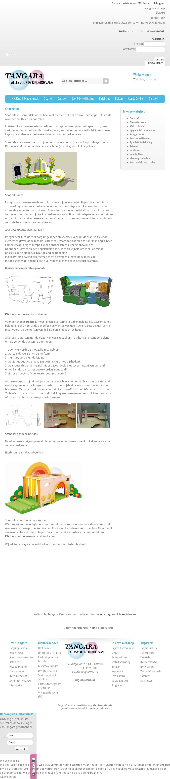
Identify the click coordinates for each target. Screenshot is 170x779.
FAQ (139, 3)
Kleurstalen (145, 657)
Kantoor (62, 99)
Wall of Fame (137, 126)
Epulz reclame (105, 708)
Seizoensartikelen (120, 680)
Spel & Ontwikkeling (83, 99)
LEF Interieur (146, 680)
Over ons (116, 3)
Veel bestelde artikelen (142, 162)
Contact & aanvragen (48, 666)
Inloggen (159, 3)
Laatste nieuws (129, 3)
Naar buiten (136, 154)
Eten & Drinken (136, 99)
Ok (1, 777)
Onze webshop (16, 653)
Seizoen (153, 99)
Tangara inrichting (148, 648)
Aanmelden (158, 39)
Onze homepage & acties (21, 657)
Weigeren (10, 777)
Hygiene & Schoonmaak (142, 130)
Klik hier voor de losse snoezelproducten (30, 536)
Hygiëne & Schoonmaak (25, 99)
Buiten (119, 99)
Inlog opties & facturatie (49, 653)
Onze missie (15, 662)
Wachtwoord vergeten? (128, 31)
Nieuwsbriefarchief (18, 676)
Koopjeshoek (137, 134)
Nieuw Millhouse (148, 666)
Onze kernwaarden (18, 666)
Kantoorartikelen (139, 138)
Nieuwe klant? (155, 63)
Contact (147, 3)
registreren (129, 614)
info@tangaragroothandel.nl (85, 672)
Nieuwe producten (140, 158)
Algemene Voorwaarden (20, 680)
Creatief (48, 99)
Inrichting (104, 99)
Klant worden (44, 648)
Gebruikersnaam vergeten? (152, 31)
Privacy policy (15, 685)
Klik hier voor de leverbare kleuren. (26, 314)
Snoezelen (145, 676)
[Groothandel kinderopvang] (85, 658)
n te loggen (107, 614)
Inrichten (134, 150)
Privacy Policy (83, 708)
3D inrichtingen (147, 653)
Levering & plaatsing (47, 670)
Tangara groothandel (19, 648)
